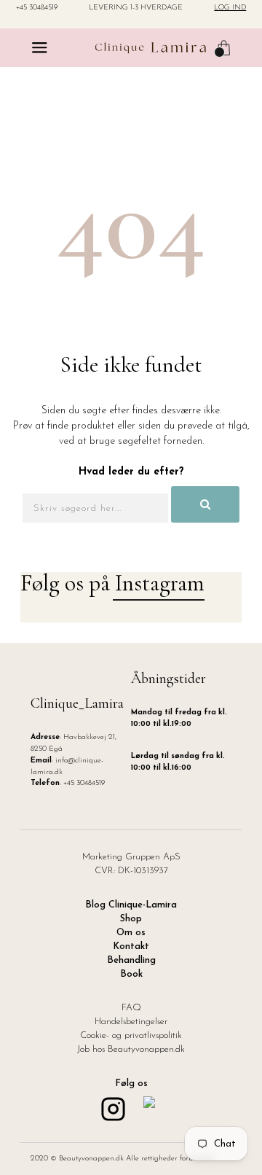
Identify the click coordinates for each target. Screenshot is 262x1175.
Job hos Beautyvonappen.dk (131, 1049)
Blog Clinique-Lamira (131, 905)
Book (131, 974)
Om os (131, 933)
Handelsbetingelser (131, 1022)
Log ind (230, 8)
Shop (131, 919)
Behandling (131, 960)
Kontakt (131, 946)
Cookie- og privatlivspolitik (131, 1035)
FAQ (131, 1008)
